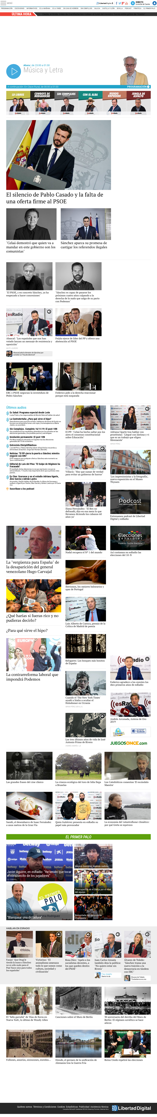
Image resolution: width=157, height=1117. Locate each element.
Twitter (120, 3)
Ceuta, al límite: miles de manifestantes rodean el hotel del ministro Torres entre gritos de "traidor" (93, 14)
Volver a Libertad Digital (104, 3)
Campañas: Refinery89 (69, 1109)
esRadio (78, 3)
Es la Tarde (56, 8)
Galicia (97, 8)
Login (154, 3)
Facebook (116, 3)
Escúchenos (19, 8)
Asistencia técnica (99, 1106)
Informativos (31, 8)
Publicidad (84, 1106)
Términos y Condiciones (44, 1106)
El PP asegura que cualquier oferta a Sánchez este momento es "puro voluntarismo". (34, 456)
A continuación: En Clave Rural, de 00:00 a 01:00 (32, 86)
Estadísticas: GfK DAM (82, 1109)
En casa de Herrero (70, 8)
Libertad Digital (131, 1108)
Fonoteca (137, 8)
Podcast (128, 8)
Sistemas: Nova (104, 1109)
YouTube (126, 3)
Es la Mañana (44, 8)
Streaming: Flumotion (94, 1109)
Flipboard (123, 3)
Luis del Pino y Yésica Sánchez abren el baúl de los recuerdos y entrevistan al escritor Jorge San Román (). (33, 447)
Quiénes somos (24, 1106)
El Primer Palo (149, 8)
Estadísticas (72, 1106)
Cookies (61, 1106)
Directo (143, 3)
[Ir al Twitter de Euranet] (120, 732)
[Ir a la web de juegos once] (130, 743)
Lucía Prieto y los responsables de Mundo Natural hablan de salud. (35, 413)
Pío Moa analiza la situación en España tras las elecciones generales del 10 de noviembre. (31, 439)
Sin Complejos (86, 8)
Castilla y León (108, 8)
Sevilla (120, 8)
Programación (7, 8)
